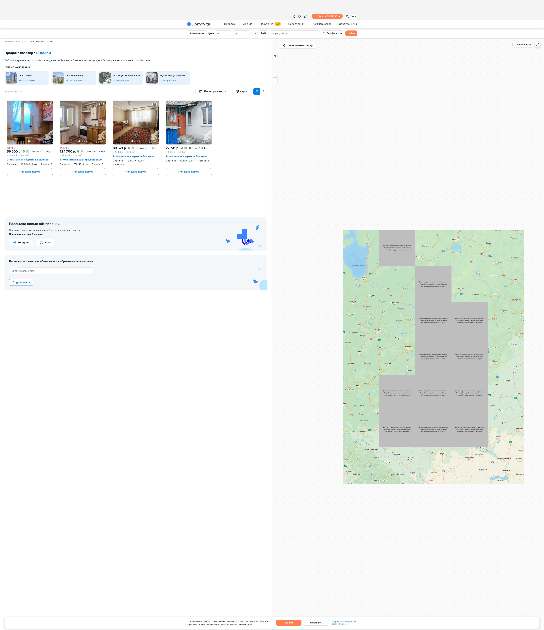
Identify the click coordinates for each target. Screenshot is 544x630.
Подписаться (21, 282)
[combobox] (272, 33)
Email (14, 267)
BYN (263, 33)
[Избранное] (299, 16)
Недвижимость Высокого (15, 41)
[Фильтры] (293, 16)
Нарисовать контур (300, 45)
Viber (48, 242)
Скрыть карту (523, 44)
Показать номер (29, 171)
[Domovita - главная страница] (198, 24)
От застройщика (27, 80)
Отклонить (316, 622)
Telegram (23, 242)
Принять (289, 622)
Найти (351, 33)
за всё (254, 33)
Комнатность (197, 33)
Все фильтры (334, 33)
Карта (243, 91)
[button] (30, 122)
